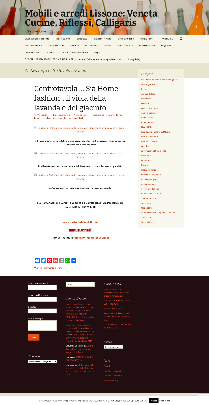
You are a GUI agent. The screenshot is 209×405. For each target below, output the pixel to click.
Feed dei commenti (113, 375)
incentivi (75, 45)
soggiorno (166, 45)
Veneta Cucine (32, 52)
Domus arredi (146, 38)
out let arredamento (150, 188)
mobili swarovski (147, 45)
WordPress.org (111, 380)
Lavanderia (146, 155)
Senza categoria (62, 114)
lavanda (50, 118)
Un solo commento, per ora (49, 267)
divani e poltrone (126, 38)
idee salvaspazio (56, 45)
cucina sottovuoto (102, 38)
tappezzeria (146, 207)
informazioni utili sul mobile (75, 52)
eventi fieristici (148, 122)
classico (145, 103)
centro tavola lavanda (108, 114)
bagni (97, 52)
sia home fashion (63, 118)
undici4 (79, 118)
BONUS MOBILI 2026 (113, 308)
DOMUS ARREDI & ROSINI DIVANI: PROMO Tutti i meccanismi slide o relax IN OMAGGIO (80, 337)
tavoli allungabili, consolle (37, 38)
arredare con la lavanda (86, 114)
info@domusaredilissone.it (91, 237)
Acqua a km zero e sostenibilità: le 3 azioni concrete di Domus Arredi (117, 292)
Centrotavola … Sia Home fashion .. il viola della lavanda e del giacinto (76, 98)
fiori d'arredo (40, 118)
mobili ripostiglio (149, 179)
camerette (82, 38)
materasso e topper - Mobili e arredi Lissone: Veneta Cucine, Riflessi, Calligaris (79, 307)
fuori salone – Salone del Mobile (155, 131)
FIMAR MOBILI (166, 38)
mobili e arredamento (151, 174)
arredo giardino (148, 84)
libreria (107, 45)
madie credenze (125, 45)
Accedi (107, 366)
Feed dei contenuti (112, 370)
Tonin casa (50, 52)
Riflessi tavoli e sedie (151, 193)
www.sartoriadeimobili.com (80, 222)
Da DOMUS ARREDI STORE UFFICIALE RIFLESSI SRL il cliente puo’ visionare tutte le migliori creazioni (73, 59)
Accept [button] (154, 400)
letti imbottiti (91, 45)
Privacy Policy (133, 59)
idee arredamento (33, 45)
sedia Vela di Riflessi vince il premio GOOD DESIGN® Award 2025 (117, 316)
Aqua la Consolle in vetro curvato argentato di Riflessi (79, 349)
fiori (121, 114)
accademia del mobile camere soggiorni (159, 79)
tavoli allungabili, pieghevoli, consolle (158, 212)
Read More (164, 400)
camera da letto (63, 38)
